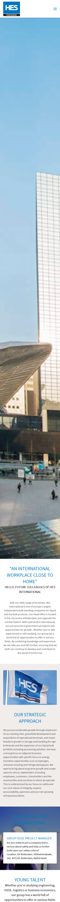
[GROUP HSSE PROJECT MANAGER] (30, 848)
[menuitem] (55, 8)
